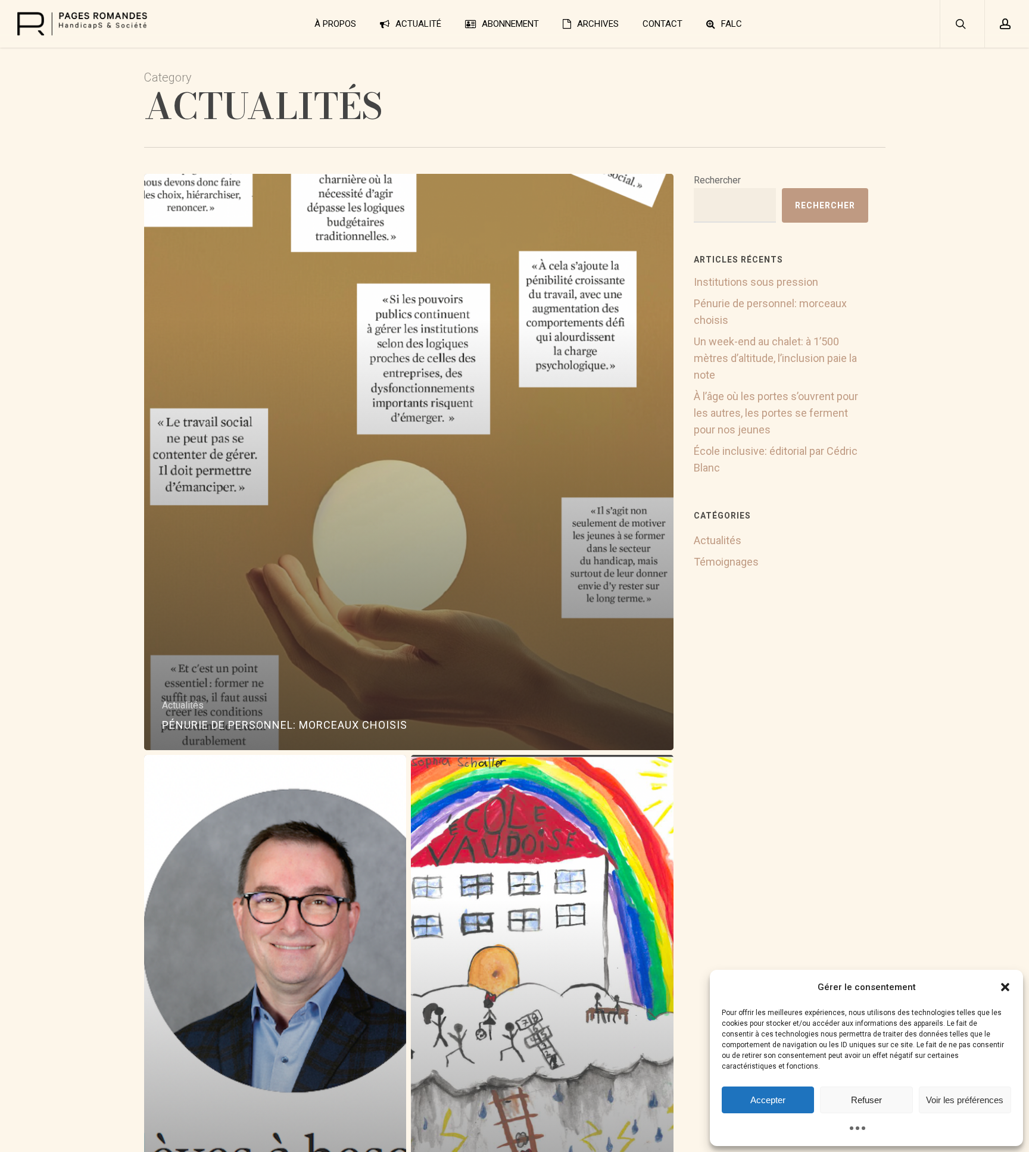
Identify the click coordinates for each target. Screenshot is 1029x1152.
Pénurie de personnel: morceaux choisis (770, 311)
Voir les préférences (964, 1100)
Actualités (183, 705)
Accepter (767, 1100)
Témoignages (726, 561)
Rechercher (717, 180)
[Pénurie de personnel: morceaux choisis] (409, 462)
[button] (1005, 987)
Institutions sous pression (756, 282)
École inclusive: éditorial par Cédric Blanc (776, 459)
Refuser (866, 1100)
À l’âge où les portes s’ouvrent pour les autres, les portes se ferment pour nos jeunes (776, 413)
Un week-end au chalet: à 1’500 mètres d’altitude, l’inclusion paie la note (775, 358)
